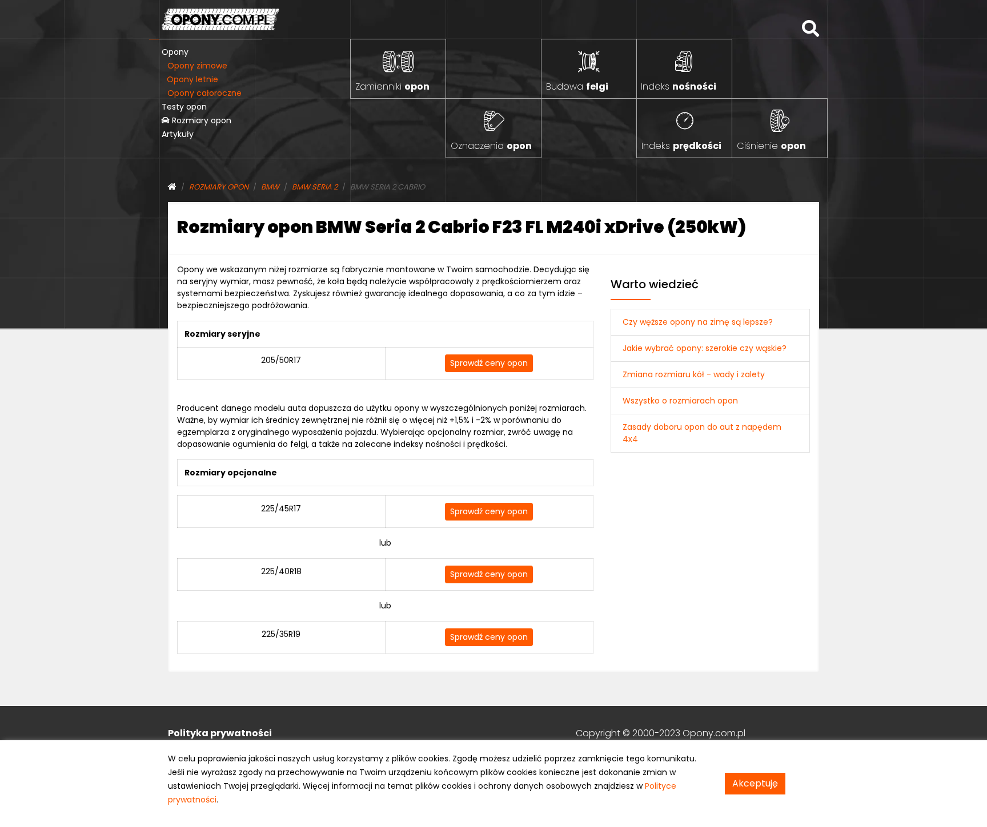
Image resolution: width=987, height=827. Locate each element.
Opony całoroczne (204, 93)
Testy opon (184, 106)
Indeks (678, 86)
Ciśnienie (771, 145)
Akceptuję (755, 783)
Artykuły (178, 134)
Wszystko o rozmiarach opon (680, 400)
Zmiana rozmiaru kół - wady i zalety (694, 374)
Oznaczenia (491, 145)
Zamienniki (392, 86)
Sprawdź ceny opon (489, 363)
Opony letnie (192, 79)
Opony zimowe (197, 65)
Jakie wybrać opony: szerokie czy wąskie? (705, 348)
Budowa (577, 86)
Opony (175, 52)
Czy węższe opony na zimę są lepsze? (698, 322)
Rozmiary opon (200, 120)
